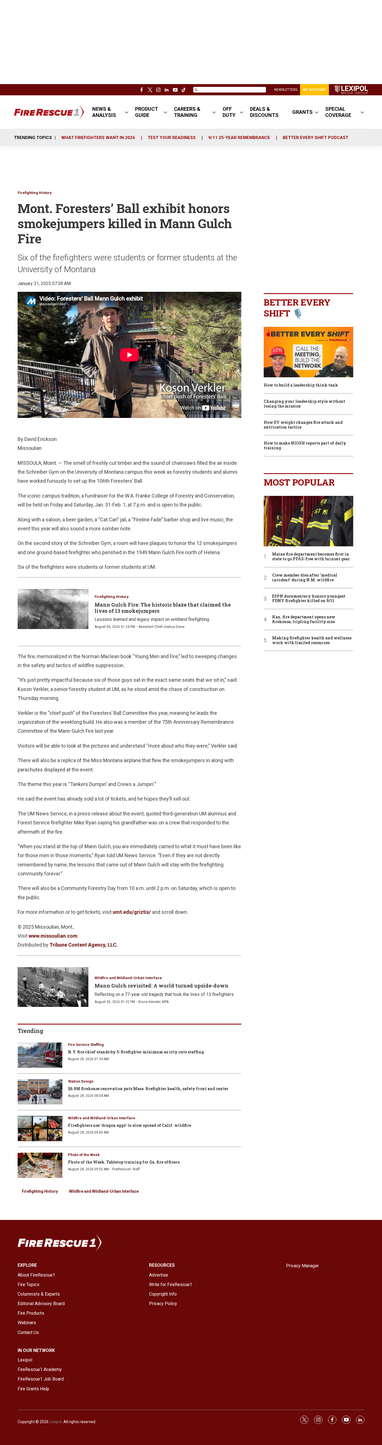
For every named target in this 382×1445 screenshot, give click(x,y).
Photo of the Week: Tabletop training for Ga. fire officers (124, 1162)
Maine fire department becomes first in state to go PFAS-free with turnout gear (311, 556)
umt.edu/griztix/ (132, 912)
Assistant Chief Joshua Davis (161, 627)
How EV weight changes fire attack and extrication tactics (303, 425)
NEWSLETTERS (285, 90)
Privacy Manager (302, 1265)
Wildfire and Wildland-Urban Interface (128, 978)
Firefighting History (35, 193)
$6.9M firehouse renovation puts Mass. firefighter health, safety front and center (148, 1088)
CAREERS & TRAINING (187, 112)
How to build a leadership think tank (301, 385)
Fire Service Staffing (86, 1044)
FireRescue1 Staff (126, 1169)
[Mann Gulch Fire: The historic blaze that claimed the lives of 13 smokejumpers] (53, 609)
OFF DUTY (229, 112)
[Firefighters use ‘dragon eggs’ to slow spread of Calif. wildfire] (40, 1128)
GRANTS (302, 112)
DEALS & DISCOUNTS (264, 112)
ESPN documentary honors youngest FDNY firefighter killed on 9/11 (308, 599)
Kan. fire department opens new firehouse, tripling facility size (303, 619)
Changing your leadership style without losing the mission (304, 404)
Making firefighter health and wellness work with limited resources (312, 640)
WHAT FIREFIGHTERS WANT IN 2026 (98, 137)
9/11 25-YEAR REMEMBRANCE (239, 137)
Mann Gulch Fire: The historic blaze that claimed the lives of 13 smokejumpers (163, 607)
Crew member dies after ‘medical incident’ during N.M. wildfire (304, 577)
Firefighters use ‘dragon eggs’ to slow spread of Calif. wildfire (129, 1125)
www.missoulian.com (53, 936)
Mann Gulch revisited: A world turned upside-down (161, 985)
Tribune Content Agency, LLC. (83, 945)
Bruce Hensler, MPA (153, 1002)
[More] (126, 112)
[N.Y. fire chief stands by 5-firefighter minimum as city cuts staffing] (40, 1055)
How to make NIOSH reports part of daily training (305, 445)
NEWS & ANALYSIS (104, 112)
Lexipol (55, 1421)
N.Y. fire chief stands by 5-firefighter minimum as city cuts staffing (136, 1052)
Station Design (80, 1081)
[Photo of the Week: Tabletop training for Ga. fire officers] (40, 1165)
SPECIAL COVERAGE (338, 112)
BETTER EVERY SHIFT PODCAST (315, 137)
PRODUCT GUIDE (146, 112)
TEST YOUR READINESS (172, 137)
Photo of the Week (84, 1155)
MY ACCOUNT (314, 90)
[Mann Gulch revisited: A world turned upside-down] (53, 987)
